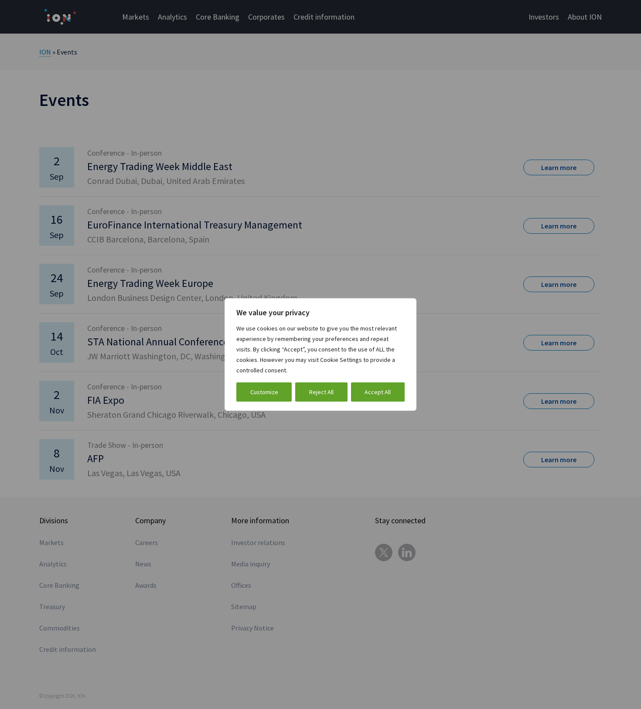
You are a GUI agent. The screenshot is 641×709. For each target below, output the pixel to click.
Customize (264, 392)
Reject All (321, 392)
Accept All (378, 392)
